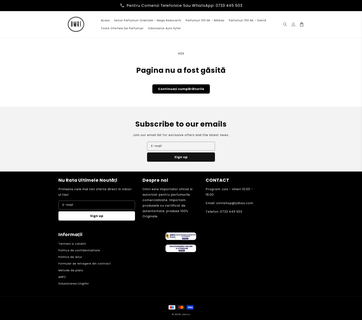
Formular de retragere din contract (84, 263)
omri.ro (186, 314)
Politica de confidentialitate (79, 250)
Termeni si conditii (72, 244)
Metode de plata (70, 270)
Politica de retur (70, 257)
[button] (285, 24)
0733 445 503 (229, 5)
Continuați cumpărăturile (181, 89)
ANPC (62, 277)
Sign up (181, 157)
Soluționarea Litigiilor (73, 283)
